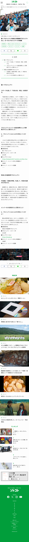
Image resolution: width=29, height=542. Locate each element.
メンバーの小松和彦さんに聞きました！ (16, 75)
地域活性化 (4, 43)
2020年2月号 (4, 46)
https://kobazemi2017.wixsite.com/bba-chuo (14, 159)
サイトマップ (14, 529)
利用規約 (14, 524)
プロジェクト (10, 46)
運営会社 (14, 527)
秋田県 (23, 46)
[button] (4, 51)
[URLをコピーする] (25, 51)
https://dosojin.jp (7, 237)
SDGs (15, 515)
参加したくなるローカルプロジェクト (14, 43)
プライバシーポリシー (14, 526)
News (15, 517)
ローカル (24, 43)
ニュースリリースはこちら (14, 521)
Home (2, 5)
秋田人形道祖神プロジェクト (11, 69)
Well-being (14, 513)
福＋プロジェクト (8, 60)
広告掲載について (14, 523)
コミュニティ (17, 46)
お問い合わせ (14, 520)
